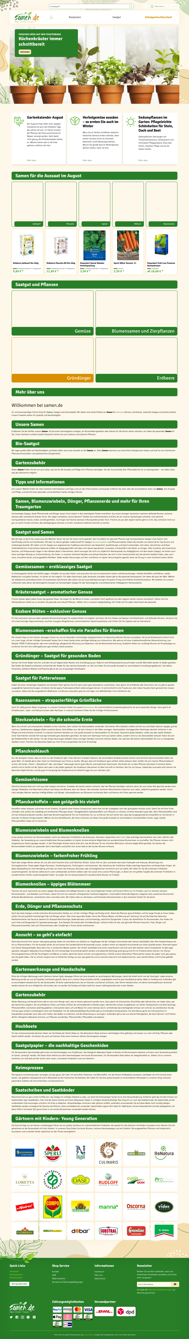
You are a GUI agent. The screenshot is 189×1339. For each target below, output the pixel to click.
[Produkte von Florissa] (24, 1230)
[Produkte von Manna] (108, 1207)
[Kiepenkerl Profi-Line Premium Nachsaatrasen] (161, 245)
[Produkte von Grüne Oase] (80, 1180)
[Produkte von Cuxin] (136, 1180)
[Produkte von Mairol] (24, 1207)
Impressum (99, 1271)
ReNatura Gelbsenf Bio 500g (26, 263)
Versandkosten (89, 1335)
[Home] (51, 17)
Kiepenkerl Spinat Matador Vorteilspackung (92, 264)
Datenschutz (99, 1278)
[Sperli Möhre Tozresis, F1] (128, 245)
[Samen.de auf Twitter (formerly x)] (11, 1317)
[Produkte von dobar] (80, 1231)
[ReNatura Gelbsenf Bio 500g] (27, 245)
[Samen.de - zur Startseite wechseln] (27, 17)
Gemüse (119, 412)
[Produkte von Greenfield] (136, 1152)
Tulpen (123, 837)
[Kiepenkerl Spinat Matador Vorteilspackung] (94, 245)
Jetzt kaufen (25, 52)
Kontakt (55, 1271)
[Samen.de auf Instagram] (22, 1317)
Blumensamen (16, 1277)
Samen (50, 412)
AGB (54, 1275)
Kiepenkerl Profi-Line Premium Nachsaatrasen (161, 264)
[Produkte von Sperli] (52, 1153)
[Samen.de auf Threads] (35, 1317)
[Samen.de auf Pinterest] (28, 1317)
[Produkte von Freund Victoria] (52, 1231)
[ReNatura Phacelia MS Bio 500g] (61, 245)
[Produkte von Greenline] (136, 1231)
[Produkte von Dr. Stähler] (164, 1231)
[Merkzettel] (145, 6)
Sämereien (14, 1271)
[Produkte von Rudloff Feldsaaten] (108, 1179)
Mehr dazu (31, 160)
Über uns (98, 1275)
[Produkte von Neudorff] (80, 1207)
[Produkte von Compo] (52, 1207)
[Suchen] (131, 6)
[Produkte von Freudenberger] (52, 1179)
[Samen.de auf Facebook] (16, 1317)
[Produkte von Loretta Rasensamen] (24, 1179)
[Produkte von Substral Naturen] (108, 1231)
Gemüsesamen (16, 1274)
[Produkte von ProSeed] (164, 1179)
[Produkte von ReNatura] (164, 1152)
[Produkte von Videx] (164, 1207)
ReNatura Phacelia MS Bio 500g (61, 263)
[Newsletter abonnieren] (175, 1284)
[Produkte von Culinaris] (108, 1152)
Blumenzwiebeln (100, 542)
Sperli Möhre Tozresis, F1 (125, 263)
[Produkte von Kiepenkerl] (24, 1153)
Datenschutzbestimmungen (160, 1289)
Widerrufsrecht (58, 1278)
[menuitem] (91, 6)
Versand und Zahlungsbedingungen (67, 1282)
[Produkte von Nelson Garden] (80, 1153)
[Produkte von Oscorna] (136, 1207)
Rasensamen (88, 707)
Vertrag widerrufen (19, 1284)
